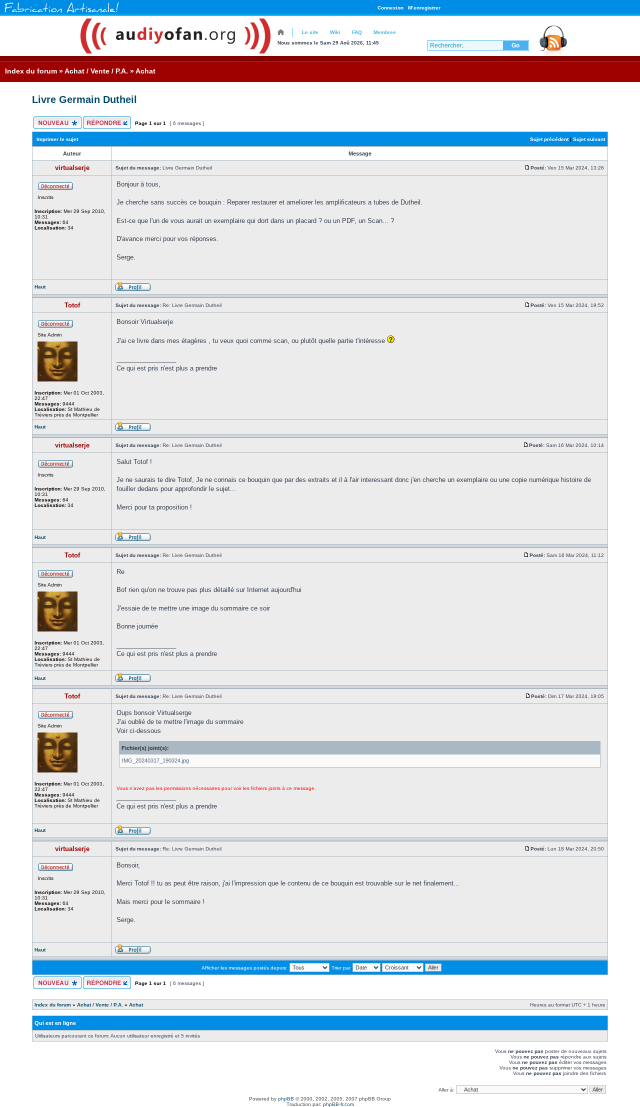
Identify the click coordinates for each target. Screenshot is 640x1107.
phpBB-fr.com (338, 1104)
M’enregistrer (424, 7)
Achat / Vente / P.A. (96, 71)
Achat (146, 71)
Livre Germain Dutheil (84, 99)
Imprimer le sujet (57, 139)
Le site (310, 32)
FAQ (357, 32)
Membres (385, 32)
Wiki (335, 32)
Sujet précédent (549, 139)
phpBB (286, 1099)
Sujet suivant (589, 139)
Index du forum (31, 71)
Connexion (391, 7)
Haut (40, 287)
